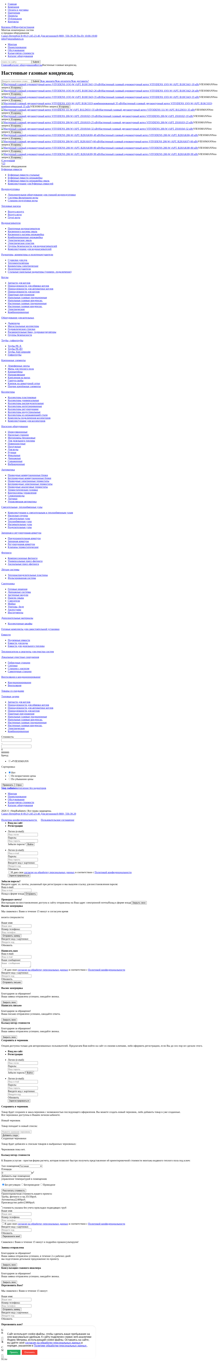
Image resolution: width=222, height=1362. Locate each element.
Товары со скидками (12, 691)
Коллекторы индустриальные (24, 412)
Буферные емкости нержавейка (25, 177)
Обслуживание (16, 50)
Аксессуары (14, 609)
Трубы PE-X (14, 346)
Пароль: (12, 837)
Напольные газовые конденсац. (25, 300)
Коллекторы (8, 391)
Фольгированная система (22, 578)
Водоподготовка (10, 189)
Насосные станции (18, 434)
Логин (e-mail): (16, 831)
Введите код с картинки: (21, 862)
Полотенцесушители (19, 268)
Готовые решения (17, 589)
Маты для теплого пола (21, 368)
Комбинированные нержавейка (25, 237)
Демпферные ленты (19, 365)
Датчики (12, 498)
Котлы (38, 65)
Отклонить (29, 1352)
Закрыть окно (138, 903)
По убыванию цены (22, 779)
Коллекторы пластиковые (22, 397)
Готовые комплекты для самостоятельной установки (30, 629)
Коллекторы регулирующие (23, 409)
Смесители (14, 600)
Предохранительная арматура (24, 538)
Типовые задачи (10, 696)
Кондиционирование (19, 682)
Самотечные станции (20, 671)
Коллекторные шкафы (20, 623)
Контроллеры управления (22, 492)
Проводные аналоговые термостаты (28, 487)
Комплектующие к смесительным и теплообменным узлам (40, 512)
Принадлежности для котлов (24, 291)
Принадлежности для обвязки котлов (28, 285)
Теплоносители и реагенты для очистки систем (27, 651)
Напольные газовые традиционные (27, 297)
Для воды (13, 449)
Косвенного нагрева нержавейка (26, 234)
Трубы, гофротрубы (12, 340)
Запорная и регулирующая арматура (21, 532)
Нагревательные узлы (20, 524)
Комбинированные (18, 312)
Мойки (12, 603)
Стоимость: (7, 736)
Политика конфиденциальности (19, 820)
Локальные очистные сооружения (20, 657)
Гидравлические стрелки (21, 329)
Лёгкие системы (10, 569)
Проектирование (17, 47)
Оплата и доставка (18, 9)
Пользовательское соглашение (57, 820)
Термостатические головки (23, 489)
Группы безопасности (20, 335)
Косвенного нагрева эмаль (22, 231)
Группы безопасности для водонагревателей (32, 246)
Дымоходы (14, 323)
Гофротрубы (14, 354)
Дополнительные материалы (17, 618)
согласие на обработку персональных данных (49, 872)
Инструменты (15, 612)
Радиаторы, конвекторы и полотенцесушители (27, 254)
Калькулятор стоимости (21, 53)
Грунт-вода (14, 217)
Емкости (6, 634)
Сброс (19, 785)
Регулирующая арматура (21, 544)
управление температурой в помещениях (24, 1178)
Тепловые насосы (11, 206)
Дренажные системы (19, 592)
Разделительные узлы (20, 527)
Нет (13, 772)
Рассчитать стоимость (14, 1190)
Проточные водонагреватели (24, 228)
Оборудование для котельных (17, 317)
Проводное (49, 1184)
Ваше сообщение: (11, 960)
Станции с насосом (18, 668)
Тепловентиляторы (18, 263)
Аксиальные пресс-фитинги (23, 564)
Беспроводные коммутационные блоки (29, 478)
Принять (14, 1352)
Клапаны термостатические (23, 547)
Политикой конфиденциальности (113, 872)
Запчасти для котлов (19, 282)
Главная (12, 4)
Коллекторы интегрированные (25, 406)
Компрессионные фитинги (23, 558)
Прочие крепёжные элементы (24, 386)
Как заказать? (48, 81)
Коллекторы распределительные (26, 403)
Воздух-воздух (16, 211)
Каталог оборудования (20, 56)
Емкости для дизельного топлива (26, 646)
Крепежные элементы (13, 360)
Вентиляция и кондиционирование (20, 677)
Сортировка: (8, 766)
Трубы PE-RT (15, 349)
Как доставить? (80, 81)
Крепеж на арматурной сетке (24, 383)
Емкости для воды (18, 643)
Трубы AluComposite (19, 351)
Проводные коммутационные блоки (28, 475)
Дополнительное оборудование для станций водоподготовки (42, 194)
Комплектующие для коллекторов (26, 420)
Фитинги (6, 552)
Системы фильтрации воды (23, 197)
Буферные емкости (11, 169)
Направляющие (16, 374)
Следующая (8, 160)
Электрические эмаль (20, 240)
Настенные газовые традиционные (27, 303)
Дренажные (14, 458)
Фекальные (14, 455)
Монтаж (12, 44)
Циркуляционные (17, 432)
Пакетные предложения (21, 294)
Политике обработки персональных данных (60, 1345)
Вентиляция (14, 685)
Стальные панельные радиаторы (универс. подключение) (40, 271)
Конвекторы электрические (23, 266)
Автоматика (8, 469)
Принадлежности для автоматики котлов (30, 288)
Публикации (15, 18)
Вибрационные (16, 464)
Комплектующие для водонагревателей (30, 249)
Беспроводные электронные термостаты (30, 484)
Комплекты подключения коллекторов (29, 418)
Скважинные (15, 461)
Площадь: (6, 1169)
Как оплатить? (64, 81)
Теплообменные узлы (20, 521)
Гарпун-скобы (15, 380)
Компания (13, 7)
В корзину (16, 87)
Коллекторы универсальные (23, 400)
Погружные (14, 446)
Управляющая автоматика (22, 501)
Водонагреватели (11, 223)
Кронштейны (15, 371)
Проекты (13, 15)
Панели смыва (16, 597)
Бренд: (5, 755)
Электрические (16, 309)
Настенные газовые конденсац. (25, 306)
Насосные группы (18, 515)
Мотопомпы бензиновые (21, 437)
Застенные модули (18, 595)
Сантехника (8, 583)
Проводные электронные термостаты (28, 481)
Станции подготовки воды (23, 200)
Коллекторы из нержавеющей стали (28, 415)
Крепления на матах (19, 377)
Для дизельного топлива (21, 440)
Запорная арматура (18, 541)
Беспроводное (31, 1184)
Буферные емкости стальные (23, 174)
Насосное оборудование (14, 426)
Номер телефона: (10, 929)
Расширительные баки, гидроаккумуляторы (32, 332)
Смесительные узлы (19, 518)
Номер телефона (10, 1217)
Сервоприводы (16, 495)
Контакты (13, 21)
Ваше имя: (7, 922)
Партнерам (14, 12)
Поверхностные (17, 443)
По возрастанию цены (23, 775)
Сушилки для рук (17, 260)
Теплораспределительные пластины (28, 575)
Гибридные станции (19, 662)
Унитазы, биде (16, 606)
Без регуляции (12, 1184)
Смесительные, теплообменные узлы (21, 507)
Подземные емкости (19, 640)
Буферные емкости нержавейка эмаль (28, 180)
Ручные (12, 452)
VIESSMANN (21, 761)
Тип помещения (10, 1166)
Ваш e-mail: (7, 887)
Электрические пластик (21, 243)
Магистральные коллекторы (23, 326)
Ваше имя (6, 1210)
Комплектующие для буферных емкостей (30, 183)
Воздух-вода (15, 214)
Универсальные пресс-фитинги (25, 561)
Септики (13, 665)
